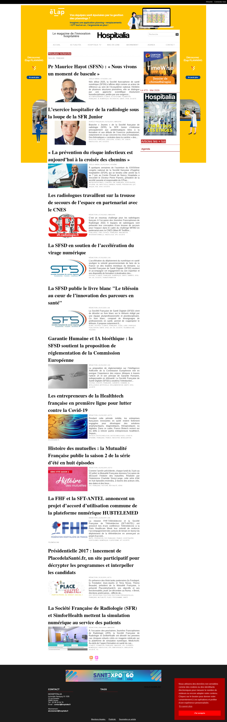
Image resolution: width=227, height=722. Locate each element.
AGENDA (151, 45)
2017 (90, 595)
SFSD (136, 276)
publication (94, 328)
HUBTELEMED (94, 540)
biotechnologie (103, 436)
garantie (116, 383)
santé (122, 99)
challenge (93, 233)
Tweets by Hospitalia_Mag (152, 686)
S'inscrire (209, 2)
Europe (99, 383)
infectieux (103, 185)
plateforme (114, 540)
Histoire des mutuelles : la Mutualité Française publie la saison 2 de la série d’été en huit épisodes (89, 455)
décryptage (98, 595)
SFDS (131, 385)
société (133, 99)
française (93, 99)
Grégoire (110, 140)
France (108, 438)
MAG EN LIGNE (113, 45)
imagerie (117, 645)
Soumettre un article (127, 719)
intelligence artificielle (99, 385)
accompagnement (96, 97)
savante (131, 276)
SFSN (127, 99)
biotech (92, 436)
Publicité (112, 719)
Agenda (145, 149)
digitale (92, 276)
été (90, 486)
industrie (116, 438)
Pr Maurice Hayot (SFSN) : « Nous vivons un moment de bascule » (92, 70)
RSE (96, 187)
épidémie (92, 438)
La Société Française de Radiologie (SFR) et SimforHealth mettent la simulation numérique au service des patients (92, 615)
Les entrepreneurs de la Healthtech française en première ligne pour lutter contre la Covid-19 (89, 403)
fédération (98, 538)
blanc (91, 326)
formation (126, 97)
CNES (100, 233)
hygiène (92, 185)
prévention (127, 185)
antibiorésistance (96, 182)
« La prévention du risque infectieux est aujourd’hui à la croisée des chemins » (90, 156)
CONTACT (170, 45)
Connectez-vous (220, 2)
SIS (93, 278)
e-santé (107, 97)
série (120, 486)
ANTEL (91, 538)
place (109, 597)
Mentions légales (98, 719)
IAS (97, 185)
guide (120, 326)
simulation (128, 648)
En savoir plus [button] (185, 706)
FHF (105, 538)
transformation (109, 278)
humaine (123, 383)
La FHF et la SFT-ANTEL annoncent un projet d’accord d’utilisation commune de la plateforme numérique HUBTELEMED (93, 505)
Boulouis (92, 140)
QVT (134, 185)
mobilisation (126, 438)
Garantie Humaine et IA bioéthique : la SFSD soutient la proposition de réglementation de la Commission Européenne (90, 349)
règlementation (116, 385)
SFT (121, 540)
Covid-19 (129, 436)
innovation (123, 233)
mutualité (113, 486)
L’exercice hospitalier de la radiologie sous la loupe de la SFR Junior (93, 113)
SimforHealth (117, 648)
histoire (104, 486)
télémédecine (128, 328)
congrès (108, 182)
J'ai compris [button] (199, 713)
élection (107, 595)
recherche (114, 99)
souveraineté (53, 440)
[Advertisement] (160, 174)
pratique (132, 326)
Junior (127, 140)
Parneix (112, 185)
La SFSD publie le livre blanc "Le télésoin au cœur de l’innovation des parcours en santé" (93, 295)
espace (106, 233)
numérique (104, 99)
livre (125, 326)
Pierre (118, 185)
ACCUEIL (56, 45)
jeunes (118, 140)
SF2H (101, 187)
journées (129, 645)
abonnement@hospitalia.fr (58, 711)
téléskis (92, 330)
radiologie (93, 142)
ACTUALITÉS (75, 45)
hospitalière (130, 182)
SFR (100, 142)
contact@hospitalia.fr (62, 704)
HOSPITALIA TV (94, 45)
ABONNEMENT (132, 45)
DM (114, 182)
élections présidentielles (122, 595)
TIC (97, 650)
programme (117, 597)
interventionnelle (96, 235)
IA (98, 99)
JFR (123, 140)
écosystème (116, 97)
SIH (90, 278)
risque (91, 187)
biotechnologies (117, 436)
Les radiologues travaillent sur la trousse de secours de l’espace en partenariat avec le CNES (93, 202)
